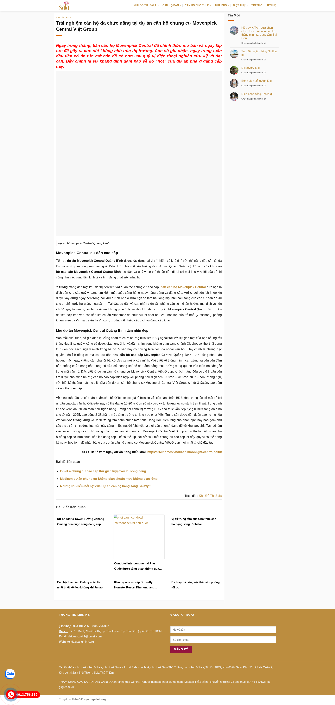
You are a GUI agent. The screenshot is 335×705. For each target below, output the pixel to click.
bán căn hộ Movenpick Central (183, 287)
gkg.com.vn (66, 687)
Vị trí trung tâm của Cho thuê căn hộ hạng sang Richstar (193, 521)
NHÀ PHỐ (221, 5)
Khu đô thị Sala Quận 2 (257, 667)
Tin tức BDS (63, 17)
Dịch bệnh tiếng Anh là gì (257, 93)
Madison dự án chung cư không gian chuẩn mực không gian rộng (109, 478)
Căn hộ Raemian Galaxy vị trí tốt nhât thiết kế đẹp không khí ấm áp (80, 584)
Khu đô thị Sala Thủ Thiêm (75, 672)
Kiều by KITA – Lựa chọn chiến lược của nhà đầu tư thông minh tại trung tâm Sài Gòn (259, 33)
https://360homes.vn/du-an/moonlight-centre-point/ (184, 452)
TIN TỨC (256, 5)
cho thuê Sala (112, 667)
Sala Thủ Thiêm (104, 672)
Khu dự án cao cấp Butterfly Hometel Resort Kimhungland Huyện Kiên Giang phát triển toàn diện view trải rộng (136, 585)
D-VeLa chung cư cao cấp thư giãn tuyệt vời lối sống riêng (103, 471)
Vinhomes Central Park (132, 681)
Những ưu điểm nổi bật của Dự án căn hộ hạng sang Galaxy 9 (105, 486)
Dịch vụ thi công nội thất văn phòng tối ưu (195, 584)
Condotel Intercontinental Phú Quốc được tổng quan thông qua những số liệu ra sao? (136, 566)
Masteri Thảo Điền (196, 681)
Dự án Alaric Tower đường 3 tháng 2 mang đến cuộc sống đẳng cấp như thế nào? (80, 522)
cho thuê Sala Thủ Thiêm (166, 667)
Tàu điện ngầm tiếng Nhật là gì (259, 53)
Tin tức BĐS (213, 667)
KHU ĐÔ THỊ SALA (145, 5)
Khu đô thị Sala (232, 667)
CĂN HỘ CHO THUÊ (197, 5)
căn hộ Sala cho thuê (135, 667)
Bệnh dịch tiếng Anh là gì (256, 80)
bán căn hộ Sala (194, 667)
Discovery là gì (250, 67)
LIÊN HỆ (271, 5)
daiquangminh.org (82, 641)
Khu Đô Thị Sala (210, 495)
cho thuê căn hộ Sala (88, 667)
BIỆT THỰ (239, 5)
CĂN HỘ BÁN (170, 5)
